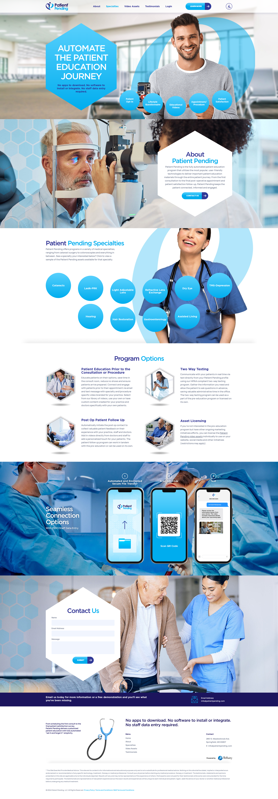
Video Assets (131, 6)
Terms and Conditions (104, 790)
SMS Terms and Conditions (124, 790)
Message (56, 639)
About (96, 6)
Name (54, 617)
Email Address (58, 628)
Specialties (112, 6)
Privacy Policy (89, 790)
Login (168, 6)
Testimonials (152, 6)
